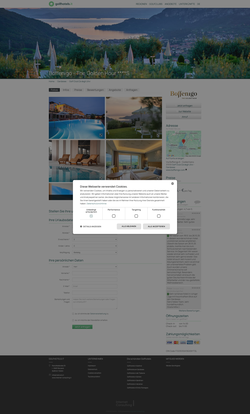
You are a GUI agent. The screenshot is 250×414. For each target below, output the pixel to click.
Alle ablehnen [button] (129, 226)
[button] (90, 226)
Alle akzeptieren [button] (156, 226)
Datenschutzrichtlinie (97, 203)
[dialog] (125, 207)
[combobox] (172, 183)
